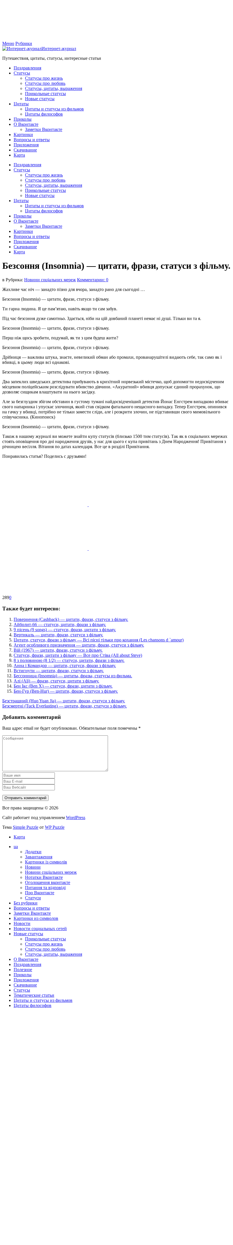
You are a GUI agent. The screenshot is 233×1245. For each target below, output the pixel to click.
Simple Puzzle (25, 827)
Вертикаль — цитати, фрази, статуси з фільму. (58, 634)
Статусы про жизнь (44, 78)
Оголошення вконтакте (47, 882)
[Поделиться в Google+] (131, 548)
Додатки (33, 851)
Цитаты (21, 103)
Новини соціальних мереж (50, 279)
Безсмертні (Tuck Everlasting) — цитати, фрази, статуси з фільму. (64, 705)
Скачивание (25, 149)
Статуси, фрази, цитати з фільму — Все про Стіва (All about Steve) (78, 655)
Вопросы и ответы (32, 139)
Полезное (23, 969)
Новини (33, 867)
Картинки (23, 134)
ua (16, 846)
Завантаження (38, 856)
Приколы (23, 119)
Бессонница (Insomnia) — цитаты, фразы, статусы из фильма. (73, 675)
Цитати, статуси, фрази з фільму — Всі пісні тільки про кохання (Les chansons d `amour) (99, 639)
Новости (22, 923)
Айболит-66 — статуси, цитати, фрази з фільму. (60, 624)
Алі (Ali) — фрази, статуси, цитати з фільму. (56, 680)
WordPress (75, 817)
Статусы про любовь (45, 83)
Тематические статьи (34, 995)
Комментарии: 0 (92, 279)
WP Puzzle (55, 827)
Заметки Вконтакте (43, 129)
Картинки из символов (36, 918)
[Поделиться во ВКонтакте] (131, 504)
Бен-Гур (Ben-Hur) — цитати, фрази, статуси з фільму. (66, 691)
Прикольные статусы (45, 93)
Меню (8, 43)
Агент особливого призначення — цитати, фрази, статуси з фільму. (79, 645)
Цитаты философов (44, 114)
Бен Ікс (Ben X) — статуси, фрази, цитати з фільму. (63, 686)
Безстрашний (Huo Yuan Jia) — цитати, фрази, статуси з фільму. (63, 700)
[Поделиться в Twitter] (45, 592)
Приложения (26, 144)
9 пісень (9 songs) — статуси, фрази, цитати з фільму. (65, 629)
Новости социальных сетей (40, 928)
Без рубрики (26, 903)
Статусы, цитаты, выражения (53, 88)
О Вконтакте (26, 124)
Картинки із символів (46, 862)
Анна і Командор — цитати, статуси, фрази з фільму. (65, 665)
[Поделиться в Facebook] (45, 504)
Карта (19, 155)
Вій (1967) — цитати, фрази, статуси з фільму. (58, 650)
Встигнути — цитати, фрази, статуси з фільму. (59, 670)
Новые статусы (40, 98)
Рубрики (23, 43)
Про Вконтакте (39, 892)
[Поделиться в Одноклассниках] (45, 548)
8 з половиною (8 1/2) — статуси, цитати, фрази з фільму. (69, 660)
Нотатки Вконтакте (44, 877)
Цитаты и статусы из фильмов (54, 108)
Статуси (33, 897)
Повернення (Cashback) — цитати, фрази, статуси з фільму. (71, 619)
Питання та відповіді (45, 887)
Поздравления (27, 67)
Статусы (22, 73)
